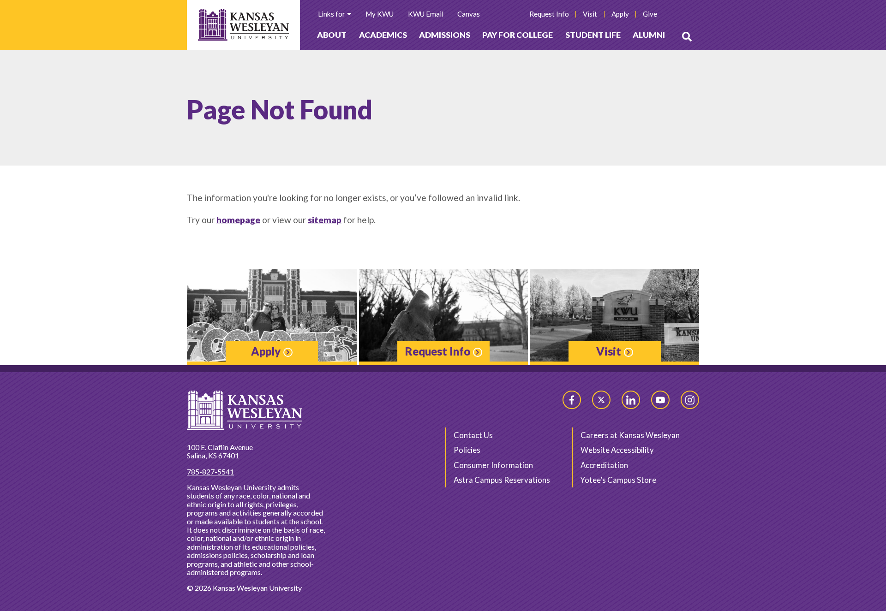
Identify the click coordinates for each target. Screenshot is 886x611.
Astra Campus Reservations (502, 480)
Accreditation (604, 465)
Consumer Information (493, 465)
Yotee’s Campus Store (618, 480)
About (332, 35)
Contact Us (473, 435)
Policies (467, 450)
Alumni (649, 35)
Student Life (593, 35)
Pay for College (517, 35)
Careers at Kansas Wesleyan (630, 435)
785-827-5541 (210, 471)
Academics (383, 35)
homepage (238, 219)
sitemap (324, 219)
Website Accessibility (617, 450)
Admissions (444, 35)
